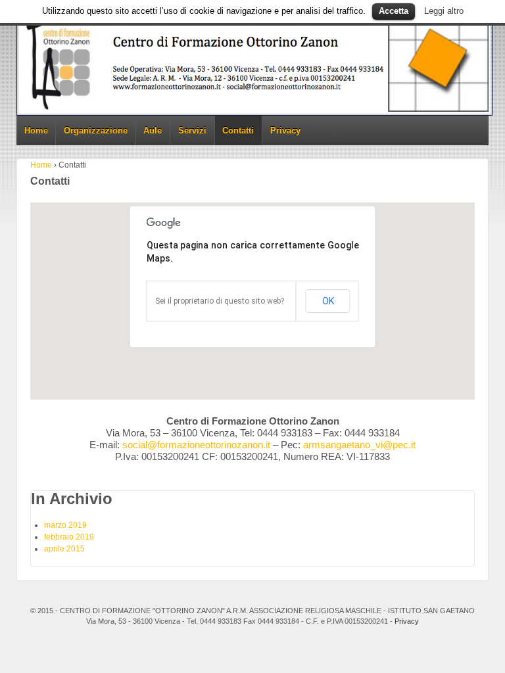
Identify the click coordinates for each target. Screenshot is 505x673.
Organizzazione (96, 130)
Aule (152, 130)
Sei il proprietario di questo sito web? (219, 301)
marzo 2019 (65, 525)
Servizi (192, 130)
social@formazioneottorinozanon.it (196, 444)
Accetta (393, 11)
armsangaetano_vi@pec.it (359, 444)
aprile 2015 (64, 548)
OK (328, 301)
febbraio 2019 (69, 537)
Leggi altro (444, 11)
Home (36, 130)
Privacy (285, 130)
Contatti (238, 130)
